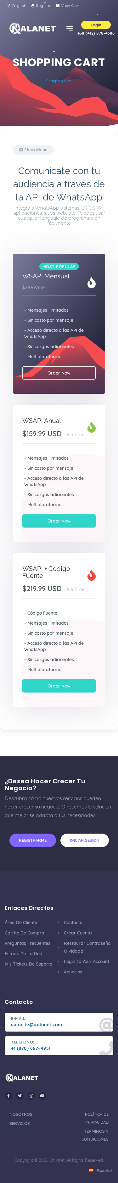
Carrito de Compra (24, 933)
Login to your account (86, 961)
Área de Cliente (21, 922)
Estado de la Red (23, 953)
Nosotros (20, 1114)
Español (103, 1170)
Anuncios (73, 972)
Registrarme (33, 840)
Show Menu (35, 149)
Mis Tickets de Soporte (28, 964)
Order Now (59, 373)
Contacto (73, 922)
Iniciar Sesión (84, 840)
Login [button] (96, 24)
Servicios (19, 1123)
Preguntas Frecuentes (27, 943)
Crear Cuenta (78, 933)
